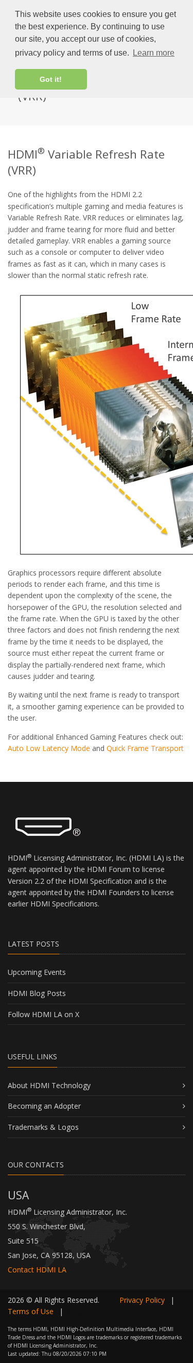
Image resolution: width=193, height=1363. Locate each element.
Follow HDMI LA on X (43, 1014)
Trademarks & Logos (43, 1127)
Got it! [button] (51, 79)
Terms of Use (31, 1311)
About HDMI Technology (49, 1085)
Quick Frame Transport (145, 748)
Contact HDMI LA (37, 1269)
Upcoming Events (37, 972)
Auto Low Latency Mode (49, 748)
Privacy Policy (142, 1300)
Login (78, 1311)
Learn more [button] (153, 52)
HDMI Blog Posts (37, 993)
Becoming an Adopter (44, 1106)
